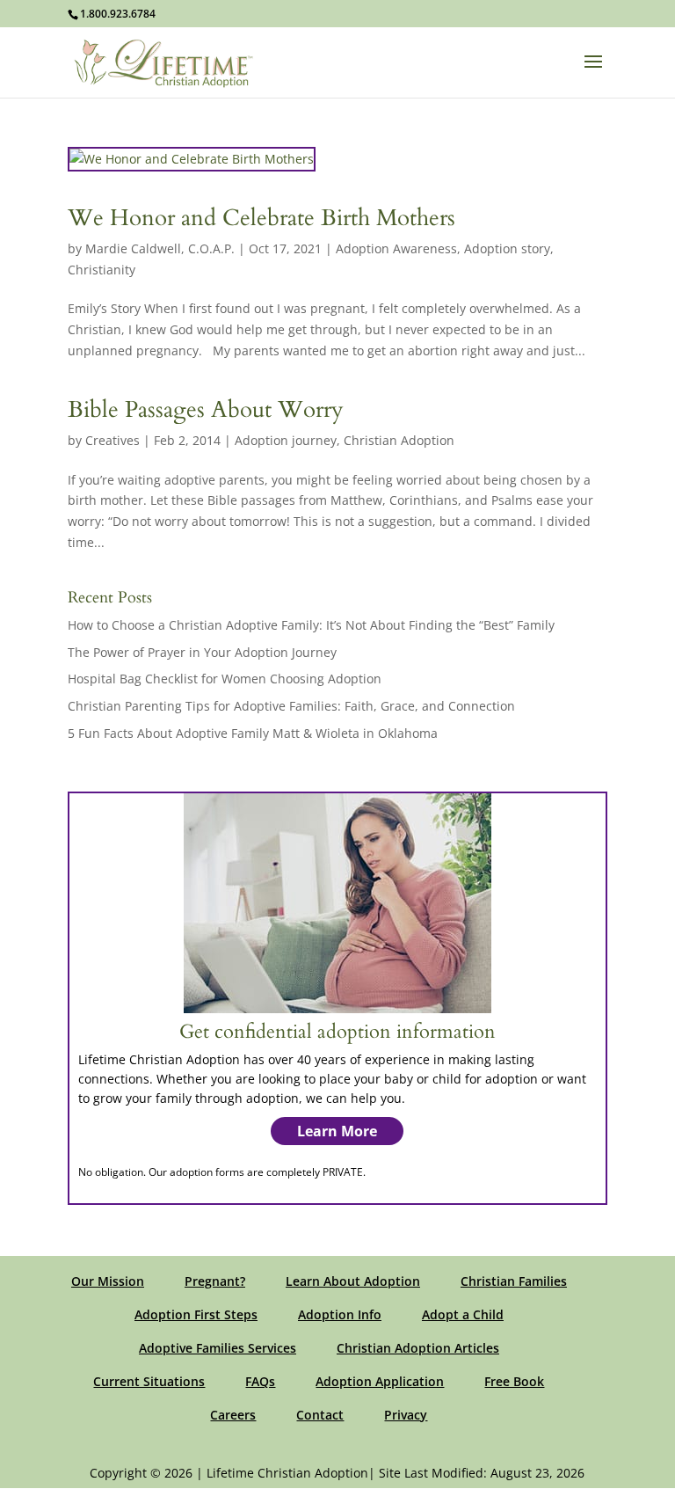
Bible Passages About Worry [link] (206, 409)
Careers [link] (233, 1414)
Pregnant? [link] (215, 1281)
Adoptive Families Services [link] (217, 1347)
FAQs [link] (260, 1381)
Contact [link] (320, 1414)
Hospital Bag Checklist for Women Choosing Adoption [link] (224, 678)
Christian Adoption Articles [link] (418, 1347)
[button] (593, 73)
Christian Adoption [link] (399, 440)
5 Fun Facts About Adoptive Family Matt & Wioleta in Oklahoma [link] (253, 733)
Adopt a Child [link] (463, 1314)
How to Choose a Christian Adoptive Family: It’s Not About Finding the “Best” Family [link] (311, 625)
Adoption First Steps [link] (196, 1314)
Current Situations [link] (149, 1381)
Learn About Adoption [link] (353, 1281)
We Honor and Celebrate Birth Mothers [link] (261, 217)
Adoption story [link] (507, 248)
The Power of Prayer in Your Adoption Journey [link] (202, 652)
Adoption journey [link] (286, 440)
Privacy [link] (405, 1414)
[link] (164, 61)
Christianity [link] (101, 269)
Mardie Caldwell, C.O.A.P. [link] (160, 248)
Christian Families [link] (514, 1281)
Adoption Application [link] (380, 1381)
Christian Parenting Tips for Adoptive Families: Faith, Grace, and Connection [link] (291, 705)
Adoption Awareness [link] (396, 248)
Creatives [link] (112, 440)
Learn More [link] (337, 1131)
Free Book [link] (514, 1381)
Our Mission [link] (107, 1281)
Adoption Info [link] (339, 1314)
